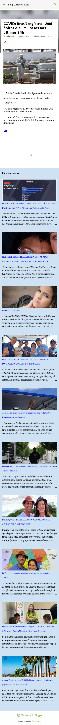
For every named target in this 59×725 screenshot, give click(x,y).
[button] (5, 42)
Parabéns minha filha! (11, 310)
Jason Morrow (36, 721)
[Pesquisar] (55, 4)
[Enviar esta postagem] (5, 132)
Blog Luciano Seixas (18, 4)
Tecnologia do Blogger (31, 715)
